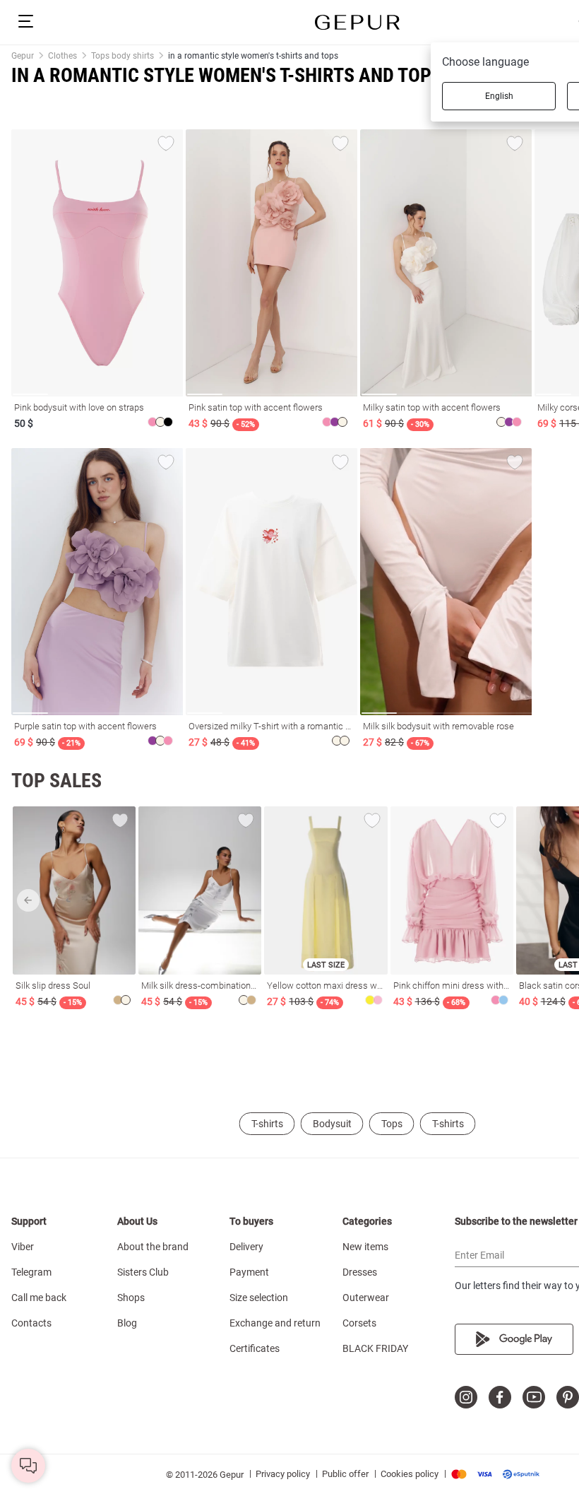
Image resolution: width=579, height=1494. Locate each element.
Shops (131, 1297)
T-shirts (267, 1123)
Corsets (359, 1323)
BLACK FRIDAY (375, 1348)
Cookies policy (409, 1474)
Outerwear (365, 1297)
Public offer (345, 1474)
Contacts (31, 1323)
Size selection (258, 1297)
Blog (127, 1323)
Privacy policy (283, 1474)
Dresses (359, 1272)
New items (365, 1246)
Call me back (38, 1297)
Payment (249, 1272)
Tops (391, 1123)
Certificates (254, 1348)
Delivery (246, 1246)
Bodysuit (332, 1123)
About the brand (153, 1246)
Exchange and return (275, 1323)
